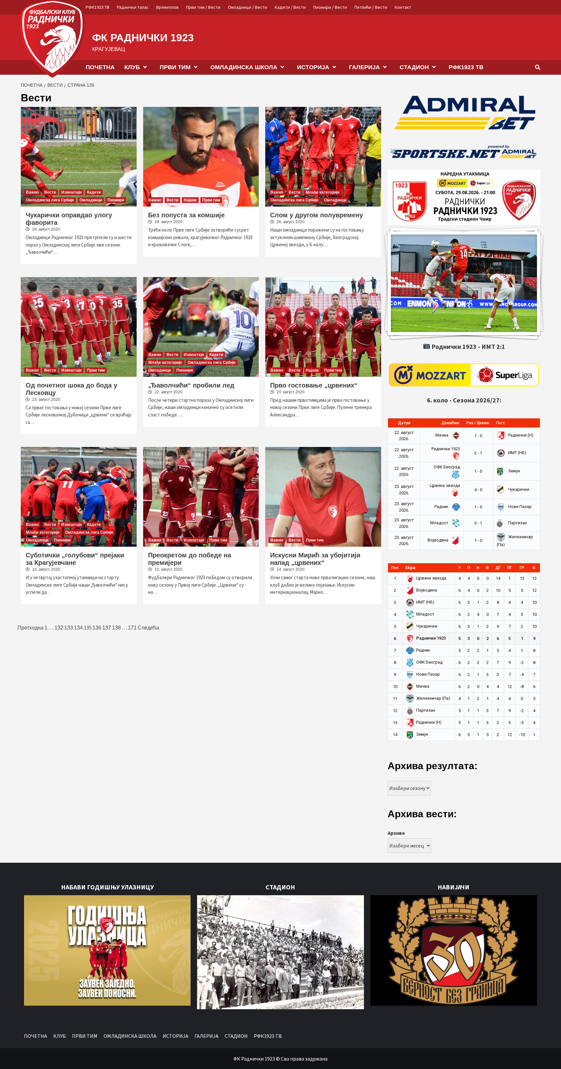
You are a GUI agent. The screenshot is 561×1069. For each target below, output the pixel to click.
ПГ (509, 568)
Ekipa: (410, 568)
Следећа (148, 627)
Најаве (190, 200)
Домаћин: (451, 423)
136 (97, 627)
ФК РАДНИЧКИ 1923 (143, 38)
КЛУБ (132, 67)
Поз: (395, 568)
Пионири (115, 200)
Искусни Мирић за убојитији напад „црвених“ (315, 559)
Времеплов (167, 7)
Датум (404, 423)
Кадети (94, 192)
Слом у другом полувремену (316, 215)
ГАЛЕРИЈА (364, 67)
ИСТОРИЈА (313, 67)
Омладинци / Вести (247, 7)
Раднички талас (133, 7)
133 (68, 627)
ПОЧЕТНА (100, 67)
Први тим (211, 200)
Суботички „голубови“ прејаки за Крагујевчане (75, 559)
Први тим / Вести (203, 7)
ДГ (498, 568)
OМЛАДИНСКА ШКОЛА (243, 67)
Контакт (403, 7)
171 (132, 627)
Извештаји (71, 192)
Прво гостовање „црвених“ (313, 385)
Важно (32, 192)
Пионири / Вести (330, 7)
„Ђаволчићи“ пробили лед (191, 385)
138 (116, 627)
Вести (50, 192)
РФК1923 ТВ (97, 7)
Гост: (500, 423)
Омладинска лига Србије (50, 200)
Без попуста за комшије (186, 215)
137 (106, 627)
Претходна (31, 627)
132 (59, 627)
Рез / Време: (478, 423)
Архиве (396, 833)
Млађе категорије (323, 192)
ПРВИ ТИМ (175, 67)
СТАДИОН (414, 67)
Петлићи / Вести (371, 7)
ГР (522, 568)
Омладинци (91, 200)
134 (78, 627)
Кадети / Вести (290, 7)
